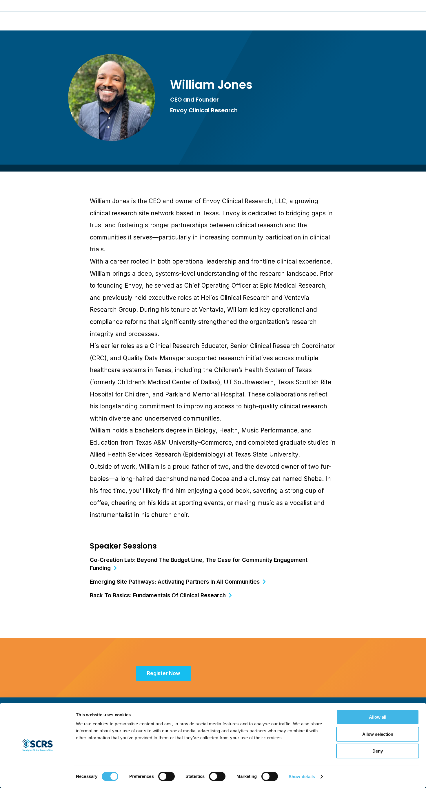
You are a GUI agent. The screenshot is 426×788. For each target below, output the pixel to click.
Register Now (163, 673)
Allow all (377, 717)
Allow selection (377, 734)
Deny (377, 751)
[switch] (166, 776)
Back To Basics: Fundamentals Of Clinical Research (158, 595)
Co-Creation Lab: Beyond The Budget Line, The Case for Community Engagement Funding (198, 563)
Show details (302, 776)
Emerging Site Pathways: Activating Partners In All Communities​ (175, 581)
